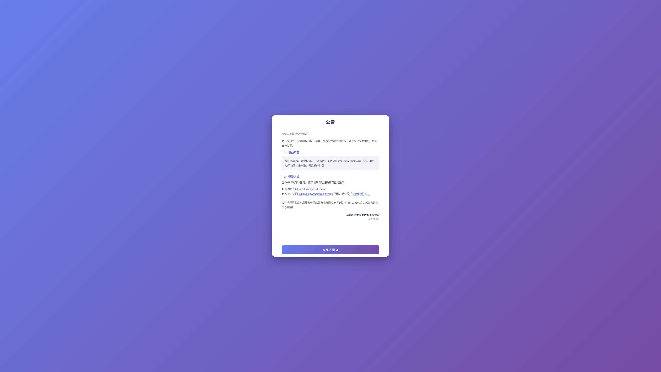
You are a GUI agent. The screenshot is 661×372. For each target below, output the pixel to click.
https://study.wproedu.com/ (310, 189)
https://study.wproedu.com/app (315, 193)
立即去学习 (330, 250)
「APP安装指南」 (359, 193)
